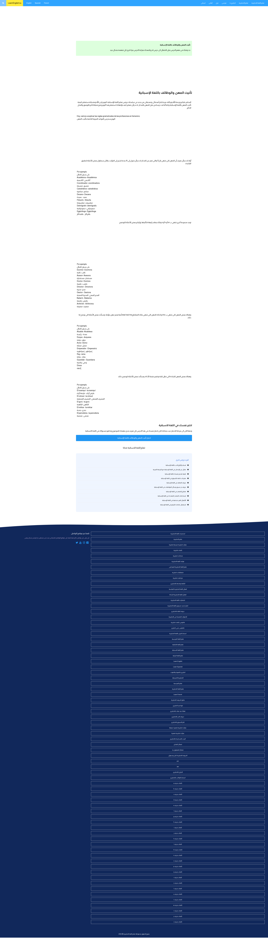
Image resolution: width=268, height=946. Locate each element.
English (29, 3)
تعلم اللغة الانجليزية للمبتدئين (178, 567)
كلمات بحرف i (178, 827)
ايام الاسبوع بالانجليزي (177, 722)
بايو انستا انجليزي (178, 705)
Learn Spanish (178, 667)
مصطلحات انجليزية (178, 572)
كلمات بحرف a (177, 783)
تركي (217, 3)
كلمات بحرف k (178, 838)
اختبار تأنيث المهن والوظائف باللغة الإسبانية (134, 438)
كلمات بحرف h (177, 822)
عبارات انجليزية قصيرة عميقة (177, 728)
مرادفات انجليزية (178, 578)
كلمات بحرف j (178, 833)
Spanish (38, 3)
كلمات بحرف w (177, 905)
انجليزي (233, 3)
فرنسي (224, 3)
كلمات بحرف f (178, 811)
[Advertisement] (134, 23)
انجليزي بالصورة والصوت (177, 672)
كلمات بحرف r (178, 877)
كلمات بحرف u (177, 894)
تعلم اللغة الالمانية (177, 644)
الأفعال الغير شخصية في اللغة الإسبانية (174, 500)
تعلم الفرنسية (178, 683)
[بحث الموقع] (3, 3)
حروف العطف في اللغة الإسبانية (176, 483)
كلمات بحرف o (177, 861)
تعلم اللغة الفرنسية (178, 639)
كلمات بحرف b (177, 789)
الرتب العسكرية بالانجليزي (178, 739)
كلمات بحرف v (178, 899)
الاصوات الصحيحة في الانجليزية (178, 617)
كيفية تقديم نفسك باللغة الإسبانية (175, 474)
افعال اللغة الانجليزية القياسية (178, 589)
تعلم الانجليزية (243, 3)
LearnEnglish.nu (14, 3)
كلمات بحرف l (178, 844)
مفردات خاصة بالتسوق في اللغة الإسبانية (173, 478)
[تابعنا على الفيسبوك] (87, 543)
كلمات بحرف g (177, 816)
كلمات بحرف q (177, 872)
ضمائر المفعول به (178, 750)
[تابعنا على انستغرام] (84, 543)
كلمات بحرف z (178, 922)
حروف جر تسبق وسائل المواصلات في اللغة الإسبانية (170, 487)
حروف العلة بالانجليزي (177, 611)
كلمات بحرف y (178, 916)
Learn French (178, 694)
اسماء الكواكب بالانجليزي (177, 777)
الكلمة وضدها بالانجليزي (178, 583)
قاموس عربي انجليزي (177, 628)
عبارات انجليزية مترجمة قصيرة (178, 545)
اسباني (203, 3)
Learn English (177, 661)
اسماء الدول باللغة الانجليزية (177, 633)
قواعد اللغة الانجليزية (178, 561)
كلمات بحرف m (177, 850)
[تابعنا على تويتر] (77, 543)
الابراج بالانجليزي (178, 772)
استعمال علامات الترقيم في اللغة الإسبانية (173, 505)
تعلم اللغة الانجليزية (257, 3)
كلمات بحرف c (178, 794)
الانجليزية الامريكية (177, 678)
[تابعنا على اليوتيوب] (80, 543)
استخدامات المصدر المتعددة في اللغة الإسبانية (172, 496)
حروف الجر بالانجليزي (178, 717)
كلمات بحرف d (177, 800)
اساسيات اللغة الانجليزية (178, 534)
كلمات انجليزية (178, 550)
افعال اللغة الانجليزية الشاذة (177, 595)
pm (178, 761)
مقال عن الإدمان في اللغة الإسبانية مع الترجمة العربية (169, 469)
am (178, 766)
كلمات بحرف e (177, 805)
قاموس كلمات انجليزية (178, 622)
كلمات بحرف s (178, 883)
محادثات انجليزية (178, 556)
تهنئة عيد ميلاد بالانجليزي (177, 711)
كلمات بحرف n (177, 855)
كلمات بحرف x (178, 911)
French (46, 3)
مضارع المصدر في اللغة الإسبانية (176, 491)
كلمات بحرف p (177, 866)
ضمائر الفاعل (178, 744)
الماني (210, 3)
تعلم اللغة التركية (178, 656)
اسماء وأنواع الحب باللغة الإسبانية (176, 465)
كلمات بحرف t (178, 888)
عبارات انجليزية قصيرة (177, 733)
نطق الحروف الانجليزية (178, 700)
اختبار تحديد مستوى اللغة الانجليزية (178, 606)
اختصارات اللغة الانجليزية (178, 600)
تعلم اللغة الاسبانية (178, 650)
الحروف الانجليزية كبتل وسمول (177, 755)
